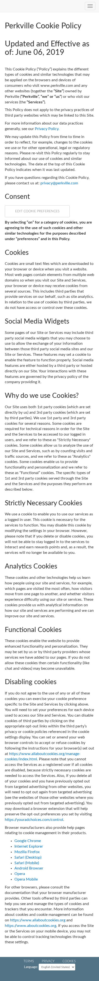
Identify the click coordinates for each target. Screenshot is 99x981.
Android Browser (28, 868)
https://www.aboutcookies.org (30, 926)
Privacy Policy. (47, 129)
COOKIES (69, 961)
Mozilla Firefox (27, 852)
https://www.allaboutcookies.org (37, 920)
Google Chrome (27, 841)
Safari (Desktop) (27, 857)
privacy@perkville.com (59, 183)
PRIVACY (48, 961)
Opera (19, 874)
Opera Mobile (26, 879)
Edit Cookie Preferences (37, 211)
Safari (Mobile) (26, 863)
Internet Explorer (28, 846)
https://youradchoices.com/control (34, 820)
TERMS (29, 961)
